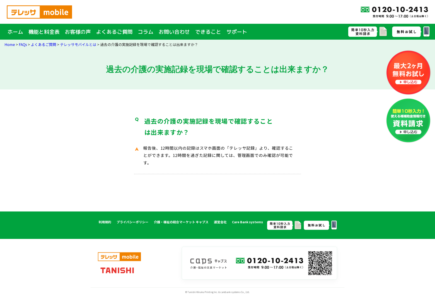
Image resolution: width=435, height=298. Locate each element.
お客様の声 (78, 31)
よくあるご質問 (114, 31)
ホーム (15, 31)
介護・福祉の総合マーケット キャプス (181, 222)
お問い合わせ (174, 31)
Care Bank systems (247, 222)
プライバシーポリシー (132, 222)
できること (208, 31)
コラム (145, 31)
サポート (236, 31)
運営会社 (220, 222)
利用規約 (105, 222)
